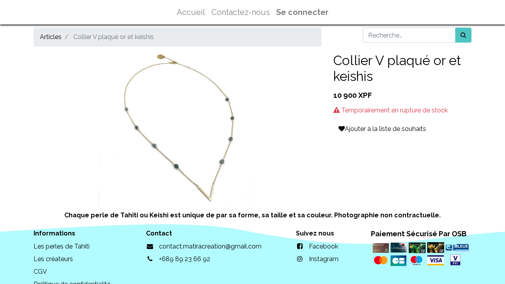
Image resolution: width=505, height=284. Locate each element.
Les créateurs (53, 259)
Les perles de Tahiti (62, 246)
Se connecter (302, 12)
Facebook (323, 246)
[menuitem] (191, 12)
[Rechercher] (463, 35)
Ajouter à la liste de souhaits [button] (385, 129)
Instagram (324, 259)
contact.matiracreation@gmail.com (210, 246)
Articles (51, 37)
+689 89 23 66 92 (184, 259)
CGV (40, 271)
